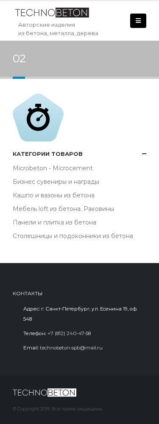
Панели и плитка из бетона (54, 222)
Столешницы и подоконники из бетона (73, 236)
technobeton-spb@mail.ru (71, 348)
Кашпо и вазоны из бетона (54, 195)
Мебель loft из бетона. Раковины (63, 209)
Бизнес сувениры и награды (56, 182)
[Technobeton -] (55, 12)
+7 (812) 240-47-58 (69, 333)
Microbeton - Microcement (53, 168)
